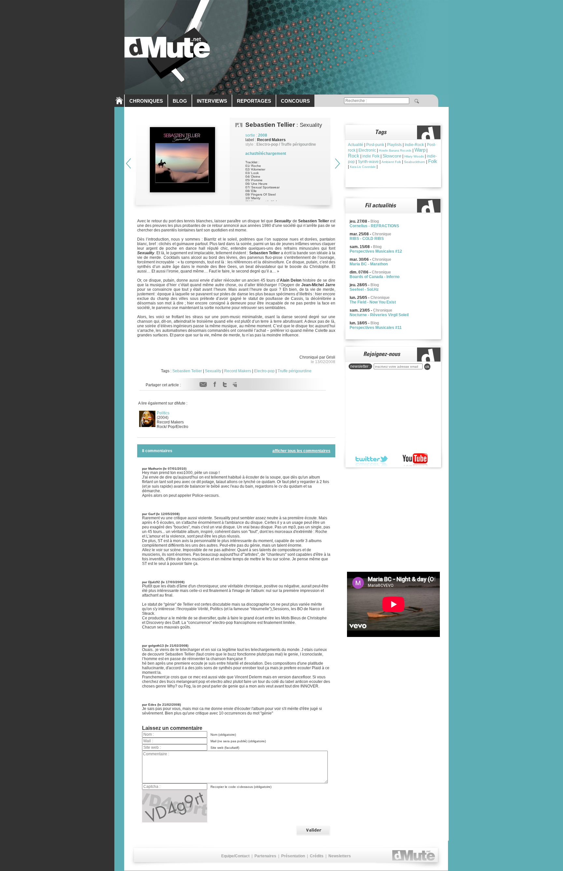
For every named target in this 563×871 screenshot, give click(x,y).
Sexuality (213, 371)
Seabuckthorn (414, 162)
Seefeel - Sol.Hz (364, 289)
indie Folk (371, 156)
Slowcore (392, 155)
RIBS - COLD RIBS (367, 238)
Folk (432, 161)
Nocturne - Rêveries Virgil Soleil (379, 315)
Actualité (355, 144)
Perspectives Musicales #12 (376, 251)
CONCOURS (295, 101)
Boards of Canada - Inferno (374, 276)
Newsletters (339, 856)
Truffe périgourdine (294, 371)
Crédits (317, 856)
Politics (163, 413)
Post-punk (375, 144)
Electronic (367, 150)
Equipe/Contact (235, 856)
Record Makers (237, 371)
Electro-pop (264, 371)
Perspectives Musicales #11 (376, 327)
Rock (353, 155)
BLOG (180, 101)
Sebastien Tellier (187, 371)
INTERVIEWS (212, 101)
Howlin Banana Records (395, 150)
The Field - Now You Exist (373, 302)
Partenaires (265, 856)
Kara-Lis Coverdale (363, 167)
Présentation (293, 856)
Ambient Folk (391, 162)
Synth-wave (368, 161)
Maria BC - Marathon (369, 264)
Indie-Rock (414, 144)
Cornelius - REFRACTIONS (374, 226)
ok (427, 366)
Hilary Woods (414, 156)
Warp (420, 150)
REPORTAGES (254, 101)
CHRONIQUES (146, 101)
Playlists (394, 144)
